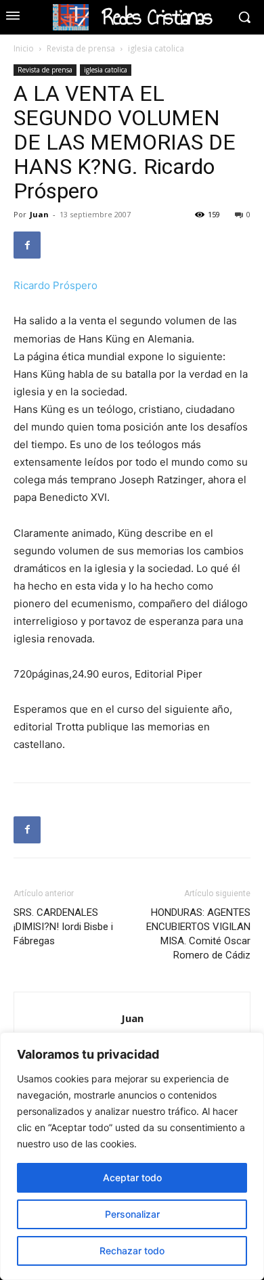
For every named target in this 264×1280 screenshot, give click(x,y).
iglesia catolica (156, 48)
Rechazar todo (132, 1250)
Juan (39, 214)
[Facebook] (27, 245)
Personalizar (132, 1214)
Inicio (24, 48)
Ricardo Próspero (55, 285)
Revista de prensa (81, 48)
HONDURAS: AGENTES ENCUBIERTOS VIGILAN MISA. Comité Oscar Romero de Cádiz (198, 933)
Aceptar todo (132, 1177)
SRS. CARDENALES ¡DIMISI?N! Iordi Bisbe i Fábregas (63, 926)
